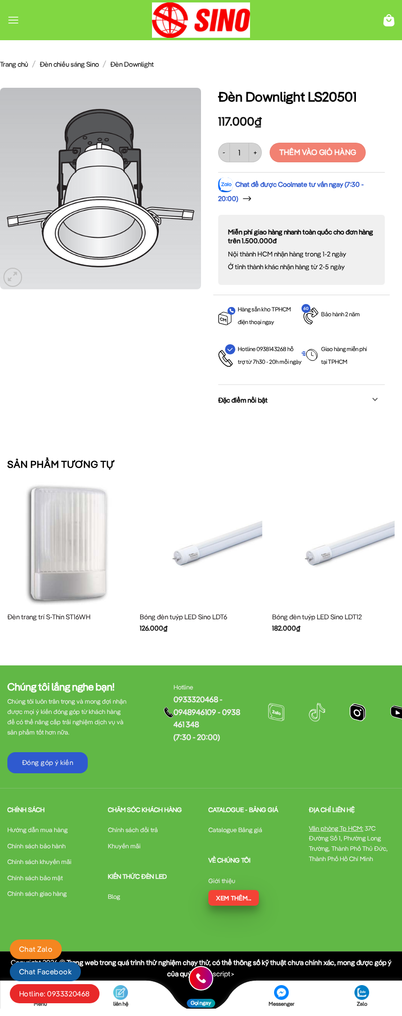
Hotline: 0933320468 (54, 993)
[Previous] (7, 566)
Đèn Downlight (132, 64)
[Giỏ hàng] (389, 20)
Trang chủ (14, 64)
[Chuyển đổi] (375, 400)
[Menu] (13, 20)
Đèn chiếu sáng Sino (69, 64)
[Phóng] (13, 277)
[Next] (394, 566)
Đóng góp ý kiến (47, 762)
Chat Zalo (35, 949)
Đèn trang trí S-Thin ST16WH (49, 616)
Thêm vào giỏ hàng (317, 152)
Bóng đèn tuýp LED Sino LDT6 (183, 616)
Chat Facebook (45, 971)
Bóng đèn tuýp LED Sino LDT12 (317, 616)
